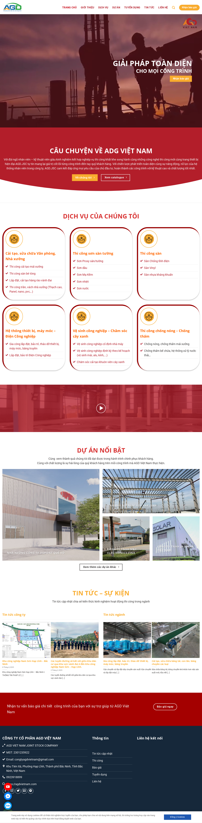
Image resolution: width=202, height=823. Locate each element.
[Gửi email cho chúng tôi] (24, 791)
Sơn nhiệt (83, 281)
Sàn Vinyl (150, 267)
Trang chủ (69, 7)
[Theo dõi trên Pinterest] (30, 791)
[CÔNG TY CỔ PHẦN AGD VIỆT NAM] (18, 7)
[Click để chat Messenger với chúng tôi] (8, 796)
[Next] (93, 648)
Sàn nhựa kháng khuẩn (158, 274)
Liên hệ (163, 7)
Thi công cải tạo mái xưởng (26, 266)
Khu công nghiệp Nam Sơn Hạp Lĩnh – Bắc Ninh (25, 662)
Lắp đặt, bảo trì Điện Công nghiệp (30, 355)
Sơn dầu (82, 267)
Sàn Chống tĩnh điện (156, 261)
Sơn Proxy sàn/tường (90, 261)
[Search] (173, 7)
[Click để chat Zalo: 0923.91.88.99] (8, 806)
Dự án (116, 7)
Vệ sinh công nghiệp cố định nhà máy (100, 344)
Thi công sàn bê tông (22, 273)
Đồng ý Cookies (177, 817)
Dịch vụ (103, 7)
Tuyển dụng (132, 7)
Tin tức (149, 7)
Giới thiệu (87, 7)
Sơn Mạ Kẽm (85, 274)
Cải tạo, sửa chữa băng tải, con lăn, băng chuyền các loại (174, 662)
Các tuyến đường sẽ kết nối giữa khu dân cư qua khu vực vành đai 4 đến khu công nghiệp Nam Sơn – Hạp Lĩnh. (73, 664)
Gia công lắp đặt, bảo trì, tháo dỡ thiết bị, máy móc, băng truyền (126, 662)
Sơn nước (83, 288)
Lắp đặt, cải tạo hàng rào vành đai (30, 280)
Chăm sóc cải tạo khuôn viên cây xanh (101, 362)
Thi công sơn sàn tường (93, 253)
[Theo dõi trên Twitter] (18, 791)
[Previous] (8, 648)
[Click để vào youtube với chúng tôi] (8, 787)
